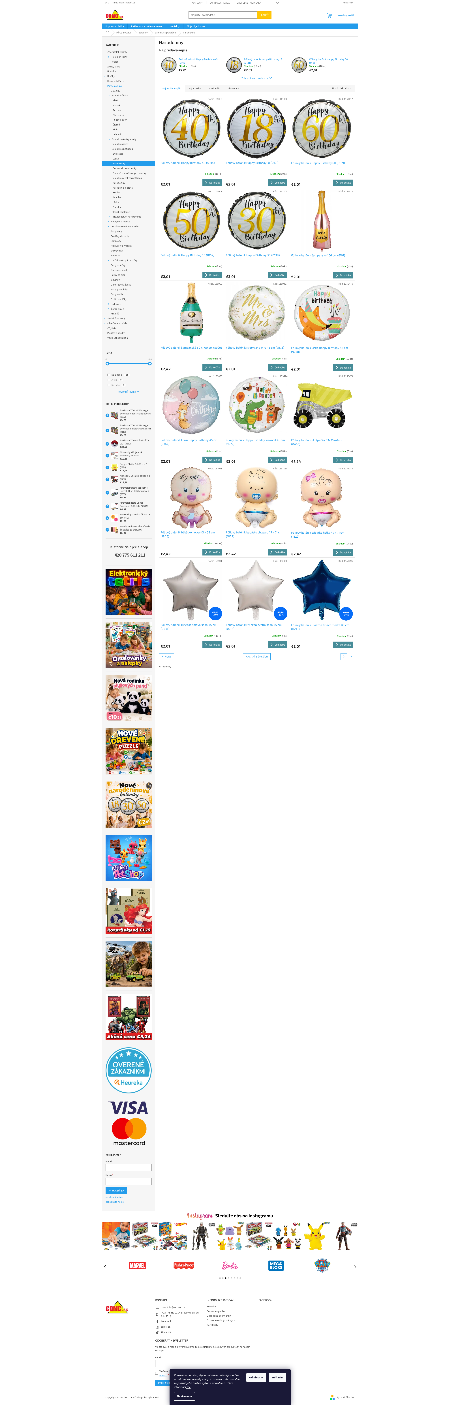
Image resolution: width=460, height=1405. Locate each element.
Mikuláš (115, 314)
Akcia (116, 380)
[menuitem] (114, 26)
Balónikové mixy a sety (124, 139)
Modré (116, 105)
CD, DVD (111, 328)
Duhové (117, 134)
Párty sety (116, 231)
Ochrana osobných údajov (221, 1320)
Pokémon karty (119, 57)
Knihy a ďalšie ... (115, 81)
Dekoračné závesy (121, 285)
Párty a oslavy (114, 86)
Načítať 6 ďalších (257, 656)
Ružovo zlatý (120, 120)
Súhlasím (277, 1378)
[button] (220, 1278)
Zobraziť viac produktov (254, 78)
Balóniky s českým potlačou (127, 178)
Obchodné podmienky (249, 3)
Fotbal (114, 62)
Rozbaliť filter (127, 392)
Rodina (116, 192)
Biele (115, 129)
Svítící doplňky (119, 299)
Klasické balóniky (121, 212)
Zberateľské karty (117, 52)
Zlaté (115, 100)
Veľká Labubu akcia (117, 338)
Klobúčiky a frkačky (121, 246)
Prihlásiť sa (116, 1190)
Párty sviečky (118, 265)
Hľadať (264, 14)
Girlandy (115, 280)
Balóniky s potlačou (122, 149)
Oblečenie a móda (117, 323)
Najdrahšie (214, 88)
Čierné (116, 125)
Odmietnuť (256, 1378)
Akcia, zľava (113, 67)
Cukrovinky (117, 251)
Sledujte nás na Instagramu (244, 1215)
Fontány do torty (120, 236)
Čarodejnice (117, 309)
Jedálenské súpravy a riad (125, 226)
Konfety (115, 255)
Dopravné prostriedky (125, 168)
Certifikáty (212, 1325)
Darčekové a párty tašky (124, 260)
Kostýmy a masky (120, 221)
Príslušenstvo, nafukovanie (126, 217)
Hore (168, 656)
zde (188, 1387)
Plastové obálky (116, 333)
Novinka (118, 385)
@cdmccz (166, 1332)
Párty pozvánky (119, 289)
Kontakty (197, 3)
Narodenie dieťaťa (123, 188)
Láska (116, 159)
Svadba (117, 197)
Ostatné (117, 207)
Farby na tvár (118, 275)
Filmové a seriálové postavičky (129, 173)
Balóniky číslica (120, 95)
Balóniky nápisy (120, 144)
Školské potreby (116, 318)
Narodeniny (119, 163)
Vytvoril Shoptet (346, 1397)
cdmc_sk (165, 1327)
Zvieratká (118, 154)
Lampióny (116, 241)
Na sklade (120, 375)
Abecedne (233, 88)
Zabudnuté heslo (115, 1202)
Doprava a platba (220, 3)
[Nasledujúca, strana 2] (344, 656)
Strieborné (119, 115)
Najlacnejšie (195, 88)
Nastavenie (184, 1396)
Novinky (111, 71)
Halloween (116, 304)
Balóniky (115, 91)
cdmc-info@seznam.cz (173, 1307)
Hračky (111, 76)
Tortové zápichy (120, 270)
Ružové (117, 110)
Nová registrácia (114, 1197)
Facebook (166, 1321)
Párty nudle (117, 294)
